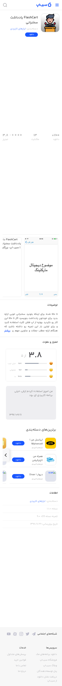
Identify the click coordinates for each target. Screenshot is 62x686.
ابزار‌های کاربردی (18, 29)
